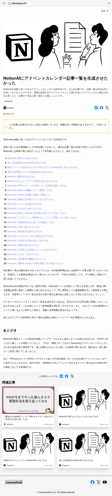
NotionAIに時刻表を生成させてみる (24, 231)
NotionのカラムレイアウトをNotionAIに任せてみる (32, 181)
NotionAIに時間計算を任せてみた (23, 245)
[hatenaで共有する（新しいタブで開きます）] (96, 107)
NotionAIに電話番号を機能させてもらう (26, 258)
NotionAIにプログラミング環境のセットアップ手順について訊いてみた (42, 217)
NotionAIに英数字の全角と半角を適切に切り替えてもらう (35, 263)
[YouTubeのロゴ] (105, 482)
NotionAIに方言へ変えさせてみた (23, 226)
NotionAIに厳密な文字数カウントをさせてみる (30, 199)
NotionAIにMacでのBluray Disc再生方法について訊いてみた (36, 213)
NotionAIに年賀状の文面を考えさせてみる (28, 240)
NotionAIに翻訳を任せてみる (21, 176)
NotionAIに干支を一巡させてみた (23, 254)
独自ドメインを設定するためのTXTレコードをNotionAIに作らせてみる (42, 167)
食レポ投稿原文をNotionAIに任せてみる (26, 162)
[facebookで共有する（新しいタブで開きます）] (101, 107)
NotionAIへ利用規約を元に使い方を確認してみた (31, 222)
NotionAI (9, 101)
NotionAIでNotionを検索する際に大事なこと (29, 194)
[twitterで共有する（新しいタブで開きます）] (107, 107)
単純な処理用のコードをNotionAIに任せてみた (30, 171)
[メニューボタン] (4, 3)
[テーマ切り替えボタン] (109, 3)
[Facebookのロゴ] (92, 482)
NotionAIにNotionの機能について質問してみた (30, 190)
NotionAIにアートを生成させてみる (24, 203)
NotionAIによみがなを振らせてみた (24, 208)
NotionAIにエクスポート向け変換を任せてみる (30, 236)
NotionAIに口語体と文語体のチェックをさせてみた (32, 249)
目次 (103, 10)
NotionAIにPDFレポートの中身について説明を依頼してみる (36, 185)
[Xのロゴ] (98, 482)
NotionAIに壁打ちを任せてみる (22, 158)
